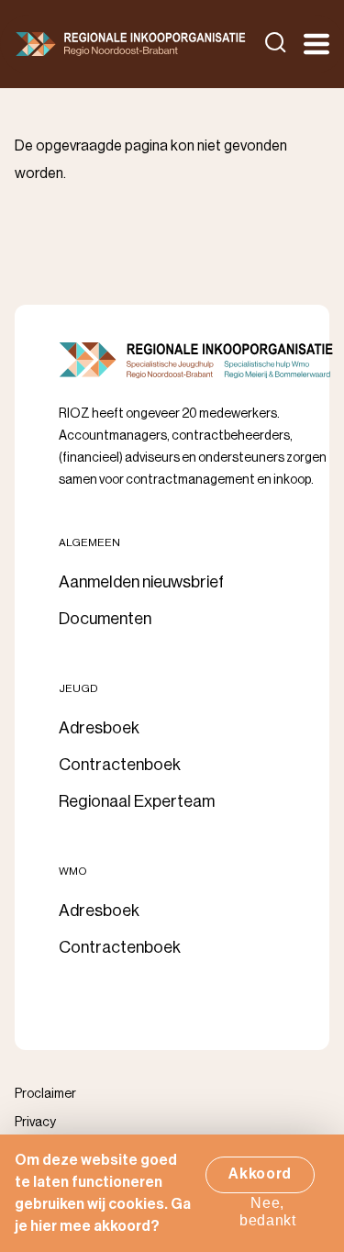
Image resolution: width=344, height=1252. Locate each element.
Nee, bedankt (267, 1211)
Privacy (35, 1122)
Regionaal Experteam (137, 801)
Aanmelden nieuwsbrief (141, 582)
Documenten (105, 618)
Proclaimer (45, 1094)
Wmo (73, 871)
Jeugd (78, 688)
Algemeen (89, 542)
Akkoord (260, 1174)
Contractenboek (120, 764)
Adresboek (99, 728)
